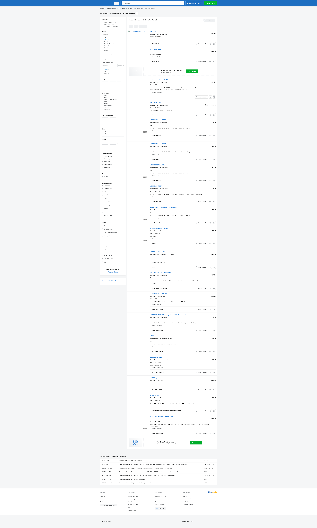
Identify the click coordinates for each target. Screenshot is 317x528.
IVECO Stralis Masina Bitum (158, 252)
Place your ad (192, 71)
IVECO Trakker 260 (155, 49)
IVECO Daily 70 (105, 464)
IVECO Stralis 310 (106, 479)
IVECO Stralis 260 (106, 471)
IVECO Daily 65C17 (156, 186)
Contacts (102, 501)
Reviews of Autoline (133, 504)
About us (102, 496)
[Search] (124, 3)
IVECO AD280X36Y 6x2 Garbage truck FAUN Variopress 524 (168, 315)
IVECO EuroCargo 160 (107, 468)
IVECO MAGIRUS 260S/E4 (158, 120)
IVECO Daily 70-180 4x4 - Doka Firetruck (162, 416)
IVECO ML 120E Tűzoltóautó (158, 293)
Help (101, 499)
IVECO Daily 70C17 (106, 475)
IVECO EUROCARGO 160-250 (159, 79)
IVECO (152, 336)
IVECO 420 (153, 31)
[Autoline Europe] (106, 3)
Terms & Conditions (133, 496)
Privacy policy (131, 499)
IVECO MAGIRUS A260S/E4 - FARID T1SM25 (163, 207)
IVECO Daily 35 (105, 460)
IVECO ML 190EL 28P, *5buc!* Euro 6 (161, 272)
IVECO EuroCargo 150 (107, 483)
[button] (210, 43)
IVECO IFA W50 (154, 395)
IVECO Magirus (154, 378)
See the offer (195, 442)
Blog (129, 507)
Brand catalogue (132, 510)
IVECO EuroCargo (155, 102)
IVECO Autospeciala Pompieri (159, 228)
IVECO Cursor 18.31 (156, 357)
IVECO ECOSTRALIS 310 (157, 165)
